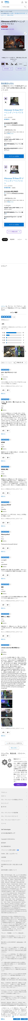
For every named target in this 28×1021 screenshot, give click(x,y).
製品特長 (12, 239)
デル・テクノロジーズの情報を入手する (12, 799)
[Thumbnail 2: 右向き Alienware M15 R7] (7, 64)
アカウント (4, 792)
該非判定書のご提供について (9, 870)
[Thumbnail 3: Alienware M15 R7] (12, 64)
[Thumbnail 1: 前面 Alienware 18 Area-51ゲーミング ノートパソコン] (5, 98)
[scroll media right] (25, 351)
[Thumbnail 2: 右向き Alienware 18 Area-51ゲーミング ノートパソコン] (5, 102)
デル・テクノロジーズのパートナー (10, 820)
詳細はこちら (10, 133)
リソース (3, 823)
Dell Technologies (6, 829)
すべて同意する (24, 1019)
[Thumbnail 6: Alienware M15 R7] (25, 64)
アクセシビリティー (6, 861)
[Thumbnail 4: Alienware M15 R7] (16, 64)
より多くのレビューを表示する (14, 743)
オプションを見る (14, 156)
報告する (3, 393)
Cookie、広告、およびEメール (9, 853)
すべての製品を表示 (13, 231)
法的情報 (3, 857)
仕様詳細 (5, 239)
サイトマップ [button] (4, 803)
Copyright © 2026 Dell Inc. (8, 839)
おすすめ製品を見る (5, 13)
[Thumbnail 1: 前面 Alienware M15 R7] (3, 64)
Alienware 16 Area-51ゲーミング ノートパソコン (13, 112)
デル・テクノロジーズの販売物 (9, 812)
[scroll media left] (2, 351)
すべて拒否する (17, 1019)
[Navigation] (2, 2)
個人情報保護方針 (6, 846)
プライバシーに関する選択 (8, 850)
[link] (21, 68)
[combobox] (14, 7)
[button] (22, 2)
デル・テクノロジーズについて (9, 816)
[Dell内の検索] (25, 7)
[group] (14, 44)
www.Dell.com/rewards (7, 930)
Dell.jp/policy (20, 942)
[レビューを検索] (14, 362)
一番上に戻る (13, 748)
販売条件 (3, 842)
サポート (3, 796)
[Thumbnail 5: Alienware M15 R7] (21, 64)
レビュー (20, 239)
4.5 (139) (11, 29)
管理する (3, 1019)
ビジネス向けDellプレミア (8, 833)
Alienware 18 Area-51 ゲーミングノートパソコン (14, 180)
